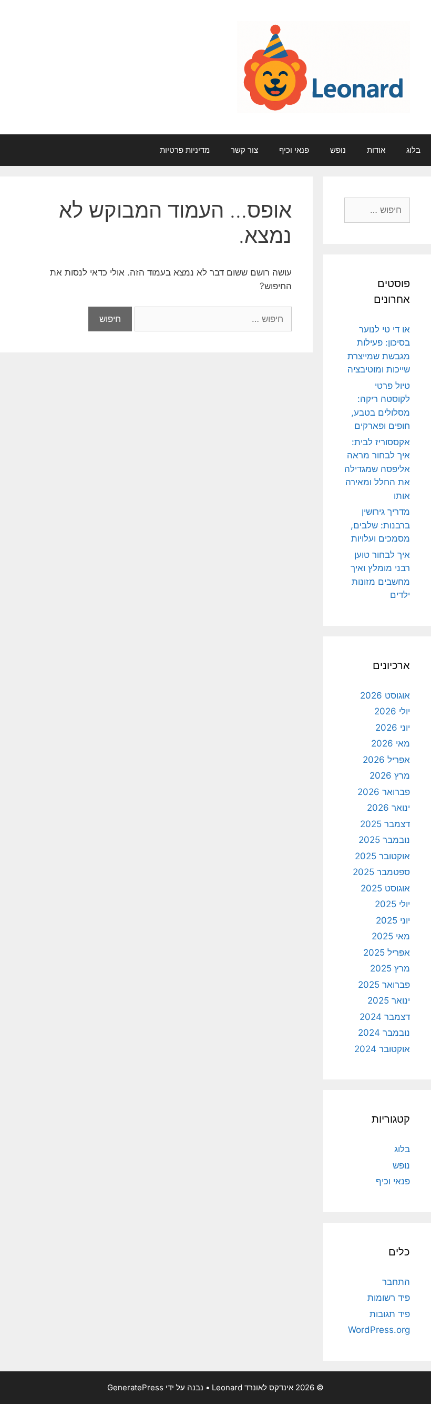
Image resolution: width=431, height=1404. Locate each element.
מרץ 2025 (390, 968)
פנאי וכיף (294, 150)
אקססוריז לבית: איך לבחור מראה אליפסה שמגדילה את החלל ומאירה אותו (377, 469)
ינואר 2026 (388, 807)
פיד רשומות (388, 1297)
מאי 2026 (390, 743)
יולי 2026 (392, 711)
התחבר (396, 1282)
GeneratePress (135, 1387)
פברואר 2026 (383, 792)
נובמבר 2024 (384, 1032)
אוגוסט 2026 (385, 695)
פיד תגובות (390, 1314)
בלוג (413, 150)
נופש (338, 150)
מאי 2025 (391, 936)
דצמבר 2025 (385, 824)
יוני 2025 (393, 920)
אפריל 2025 (386, 952)
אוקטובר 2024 (382, 1049)
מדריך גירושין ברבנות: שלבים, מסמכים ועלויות (380, 525)
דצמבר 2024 (385, 1017)
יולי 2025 (392, 904)
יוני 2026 (392, 727)
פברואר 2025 (384, 984)
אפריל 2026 (386, 759)
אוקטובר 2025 (382, 856)
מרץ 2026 (390, 775)
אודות (376, 150)
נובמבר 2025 (384, 839)
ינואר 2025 (388, 1000)
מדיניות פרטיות (185, 150)
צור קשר (244, 150)
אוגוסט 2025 (385, 888)
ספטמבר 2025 (381, 872)
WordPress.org (379, 1329)
